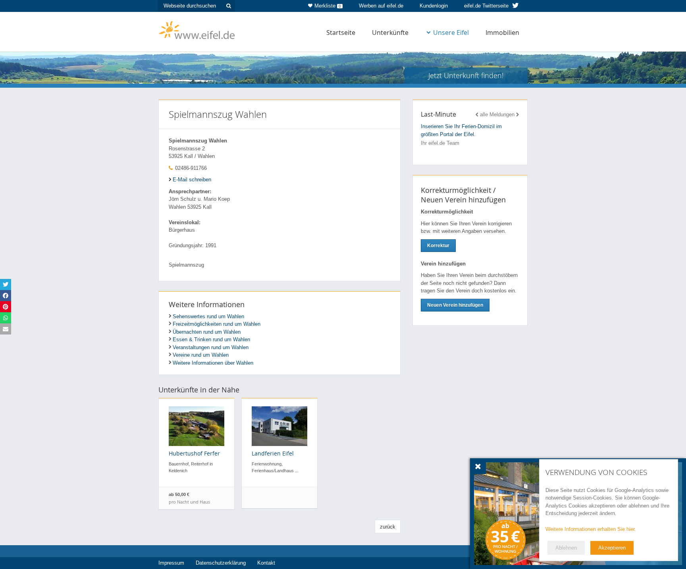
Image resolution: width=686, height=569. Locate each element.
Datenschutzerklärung (221, 563)
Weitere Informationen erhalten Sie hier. (590, 529)
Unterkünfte (390, 32)
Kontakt (266, 563)
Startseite (340, 32)
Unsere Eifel (451, 32)
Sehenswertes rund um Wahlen (208, 316)
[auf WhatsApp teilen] (5, 317)
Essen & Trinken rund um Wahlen (211, 339)
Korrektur (438, 245)
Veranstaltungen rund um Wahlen (211, 347)
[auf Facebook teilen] (5, 295)
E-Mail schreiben (192, 180)
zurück (387, 527)
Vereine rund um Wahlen (201, 355)
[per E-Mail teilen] (5, 328)
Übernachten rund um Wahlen (207, 332)
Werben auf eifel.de (381, 6)
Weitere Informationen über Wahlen (213, 363)
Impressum (171, 563)
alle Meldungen (497, 114)
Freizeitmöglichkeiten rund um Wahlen (216, 324)
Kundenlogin (434, 6)
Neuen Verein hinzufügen (455, 305)
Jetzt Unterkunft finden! (465, 75)
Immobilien (502, 32)
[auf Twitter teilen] (5, 284)
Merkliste (327, 6)
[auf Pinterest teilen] (5, 306)
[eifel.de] (197, 29)
